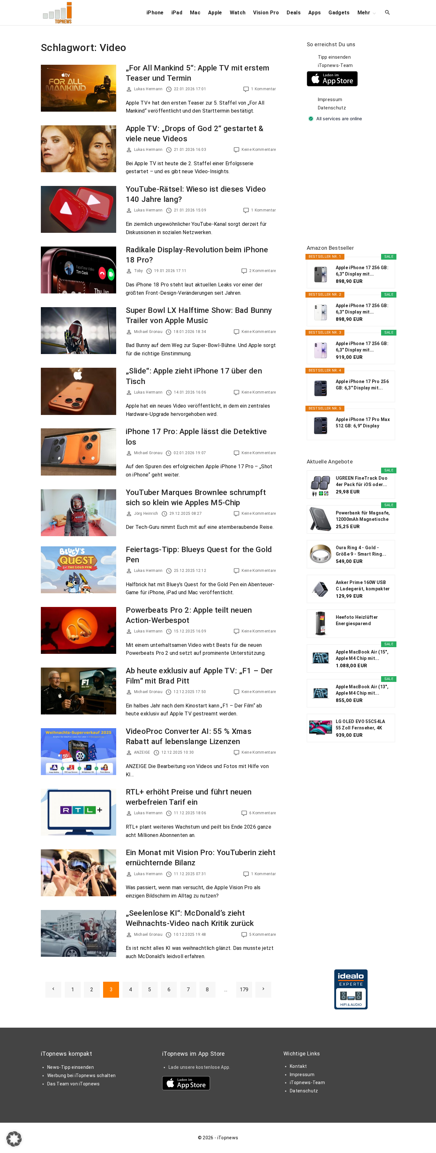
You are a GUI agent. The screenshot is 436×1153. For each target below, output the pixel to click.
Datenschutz (332, 107)
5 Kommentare (262, 934)
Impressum (330, 99)
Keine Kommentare (259, 149)
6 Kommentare (262, 813)
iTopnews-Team (335, 65)
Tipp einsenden (334, 57)
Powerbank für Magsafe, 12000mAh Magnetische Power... (363, 516)
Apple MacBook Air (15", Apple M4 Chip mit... (362, 655)
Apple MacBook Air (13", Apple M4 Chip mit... (362, 690)
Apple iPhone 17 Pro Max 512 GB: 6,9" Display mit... (363, 423)
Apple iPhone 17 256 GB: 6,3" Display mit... (362, 271)
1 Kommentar (263, 89)
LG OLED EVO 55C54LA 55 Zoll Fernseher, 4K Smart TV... (360, 725)
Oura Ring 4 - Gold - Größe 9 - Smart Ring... (361, 551)
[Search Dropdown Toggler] (387, 13)
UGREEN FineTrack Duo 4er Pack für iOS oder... (361, 481)
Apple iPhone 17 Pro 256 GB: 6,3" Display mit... (362, 384)
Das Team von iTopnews (73, 1083)
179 (244, 990)
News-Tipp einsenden (70, 1067)
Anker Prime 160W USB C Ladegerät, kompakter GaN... (363, 586)
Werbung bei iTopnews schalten (81, 1075)
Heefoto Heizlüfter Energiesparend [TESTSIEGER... (357, 621)
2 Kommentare (262, 271)
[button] (14, 1139)
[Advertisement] (354, 184)
